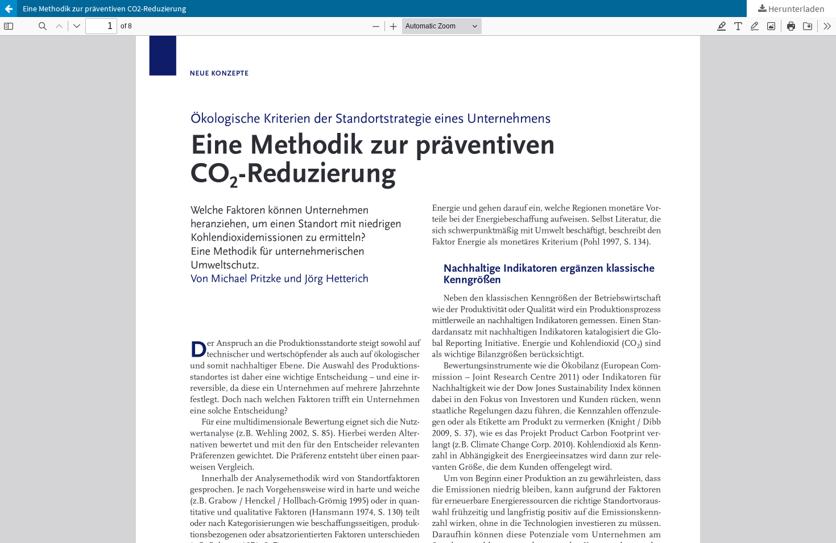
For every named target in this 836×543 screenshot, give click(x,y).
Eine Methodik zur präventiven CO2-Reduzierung (104, 8)
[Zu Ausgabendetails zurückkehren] (8, 8)
